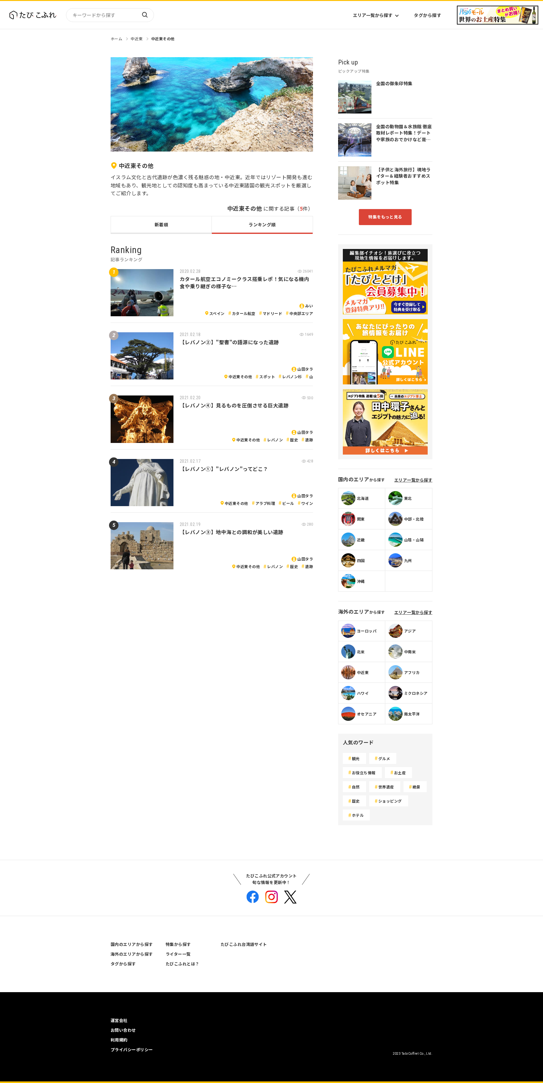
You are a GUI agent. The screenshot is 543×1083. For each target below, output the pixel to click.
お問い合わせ (123, 1030)
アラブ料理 (265, 503)
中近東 (136, 38)
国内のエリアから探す (132, 944)
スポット (267, 376)
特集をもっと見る (385, 217)
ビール (288, 503)
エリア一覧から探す (372, 15)
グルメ (384, 758)
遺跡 (309, 439)
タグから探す (427, 15)
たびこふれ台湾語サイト (244, 944)
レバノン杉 (292, 376)
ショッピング (390, 801)
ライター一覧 (178, 954)
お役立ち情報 (364, 772)
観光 (356, 758)
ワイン (307, 503)
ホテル (358, 815)
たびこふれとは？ (183, 964)
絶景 (416, 786)
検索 (144, 15)
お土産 (400, 772)
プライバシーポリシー (132, 1050)
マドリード (272, 313)
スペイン (217, 313)
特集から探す (178, 944)
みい (309, 305)
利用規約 (119, 1040)
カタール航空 (243, 313)
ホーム (116, 38)
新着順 (161, 224)
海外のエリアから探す (132, 954)
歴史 (294, 439)
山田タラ (305, 369)
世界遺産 (386, 786)
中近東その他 (163, 38)
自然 (356, 786)
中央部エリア (301, 313)
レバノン (275, 439)
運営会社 (119, 1020)
